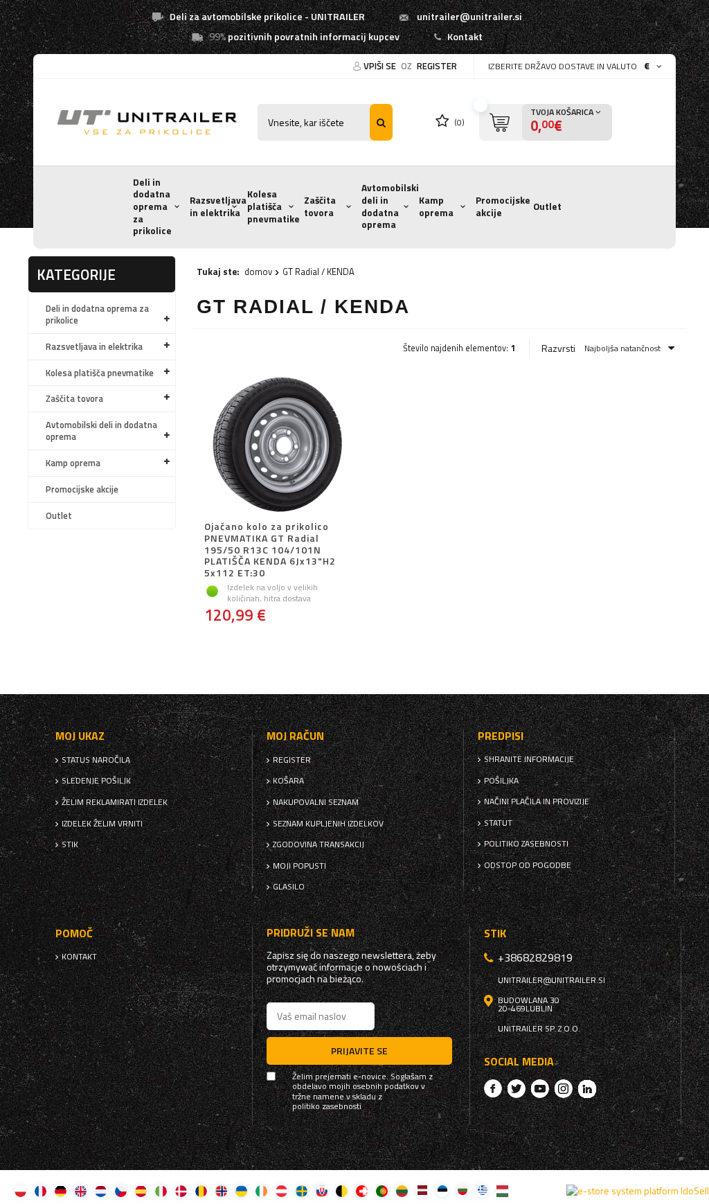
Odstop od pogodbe (527, 865)
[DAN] (181, 1190)
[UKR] (241, 1190)
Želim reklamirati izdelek (115, 802)
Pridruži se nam (310, 932)
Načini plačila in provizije (536, 801)
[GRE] (482, 1190)
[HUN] (502, 1190)
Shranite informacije (529, 759)
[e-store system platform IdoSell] (637, 1191)
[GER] (61, 1190)
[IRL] (261, 1190)
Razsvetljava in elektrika (218, 206)
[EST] (442, 1190)
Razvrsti (558, 348)
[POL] (20, 1190)
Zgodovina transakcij (318, 844)
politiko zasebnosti (526, 844)
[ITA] (161, 1190)
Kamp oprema (436, 206)
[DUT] (101, 1190)
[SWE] (301, 1190)
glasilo (289, 887)
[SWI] (362, 1190)
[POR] (382, 1190)
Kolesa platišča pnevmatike (273, 206)
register (437, 66)
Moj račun (295, 736)
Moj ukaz (80, 736)
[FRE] (40, 1190)
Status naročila (96, 760)
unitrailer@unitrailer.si (469, 16)
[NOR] (221, 1190)
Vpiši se (381, 66)
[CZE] (121, 1190)
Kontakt (465, 36)
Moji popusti (299, 866)
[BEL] (342, 1190)
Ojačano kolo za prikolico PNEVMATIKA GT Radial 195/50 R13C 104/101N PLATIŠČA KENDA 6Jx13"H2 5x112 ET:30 (270, 550)
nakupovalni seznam (316, 802)
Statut (498, 823)
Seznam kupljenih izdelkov (328, 824)
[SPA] (141, 1190)
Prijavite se (359, 1050)
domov (258, 271)
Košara (288, 781)
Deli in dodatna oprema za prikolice (152, 206)
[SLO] (322, 1190)
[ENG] (81, 1190)
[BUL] (462, 1190)
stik (70, 844)
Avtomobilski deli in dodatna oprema (390, 206)
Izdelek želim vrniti (102, 824)
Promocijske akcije (503, 206)
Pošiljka (501, 781)
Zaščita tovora (320, 206)
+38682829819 (535, 957)
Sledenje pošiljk (96, 781)
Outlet (547, 206)
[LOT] (422, 1190)
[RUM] (201, 1190)
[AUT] (281, 1190)
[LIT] (402, 1190)
